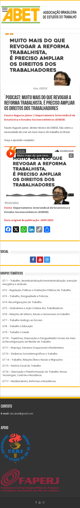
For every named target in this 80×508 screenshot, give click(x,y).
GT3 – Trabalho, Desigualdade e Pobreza (25, 296)
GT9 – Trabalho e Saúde (15, 332)
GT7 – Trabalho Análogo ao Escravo (22, 320)
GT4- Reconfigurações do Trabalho (22, 302)
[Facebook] (33, 260)
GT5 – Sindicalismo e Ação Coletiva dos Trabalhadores (32, 308)
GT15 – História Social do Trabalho (21, 365)
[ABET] (40, 13)
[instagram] (47, 260)
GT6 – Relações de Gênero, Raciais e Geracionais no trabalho (36, 314)
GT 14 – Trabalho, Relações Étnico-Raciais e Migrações (32, 359)
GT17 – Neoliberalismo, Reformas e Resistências (29, 381)
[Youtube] (40, 260)
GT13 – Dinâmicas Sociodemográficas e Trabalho (29, 353)
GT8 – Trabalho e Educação (17, 326)
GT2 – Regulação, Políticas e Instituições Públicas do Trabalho (36, 290)
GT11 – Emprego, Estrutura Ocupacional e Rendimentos (33, 347)
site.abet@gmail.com (21, 413)
